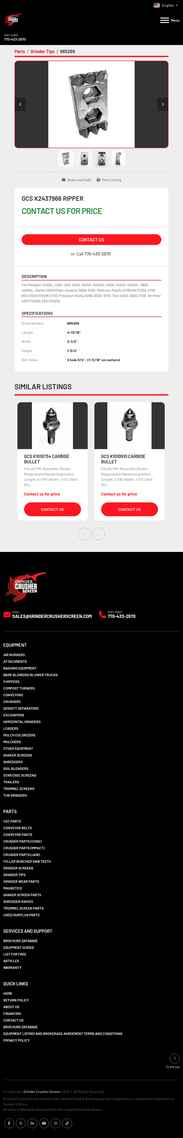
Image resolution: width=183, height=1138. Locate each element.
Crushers (12, 701)
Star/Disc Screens (19, 775)
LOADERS (10, 728)
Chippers (11, 681)
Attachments (15, 661)
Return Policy (16, 1000)
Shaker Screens (17, 755)
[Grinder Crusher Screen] (25, 586)
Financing (12, 1013)
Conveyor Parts (17, 834)
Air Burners (14, 655)
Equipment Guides (18, 947)
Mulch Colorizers (19, 735)
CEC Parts (12, 821)
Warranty (12, 967)
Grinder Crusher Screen (41, 1091)
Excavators (13, 715)
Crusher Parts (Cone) (22, 841)
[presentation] (84, 534)
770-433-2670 (15, 39)
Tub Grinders (15, 795)
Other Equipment (18, 748)
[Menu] (164, 20)
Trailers (11, 782)
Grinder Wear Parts (21, 881)
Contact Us (91, 239)
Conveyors (13, 695)
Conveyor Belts (17, 828)
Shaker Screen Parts (22, 895)
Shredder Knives (18, 901)
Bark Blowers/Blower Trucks (30, 675)
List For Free (14, 954)
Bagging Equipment (20, 668)
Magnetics (12, 888)
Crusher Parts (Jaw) (21, 854)
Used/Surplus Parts (21, 915)
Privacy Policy (16, 1040)
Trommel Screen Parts (23, 908)
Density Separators (21, 708)
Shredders (13, 762)
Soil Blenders (15, 768)
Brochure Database (20, 941)
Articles (11, 961)
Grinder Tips (14, 875)
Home (7, 993)
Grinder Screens (18, 868)
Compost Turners (19, 688)
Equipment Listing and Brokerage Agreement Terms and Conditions (62, 1033)
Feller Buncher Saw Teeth (27, 861)
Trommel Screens (18, 788)
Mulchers (12, 742)
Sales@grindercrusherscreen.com (52, 616)
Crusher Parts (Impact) (23, 848)
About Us (11, 1007)
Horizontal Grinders (22, 721)
